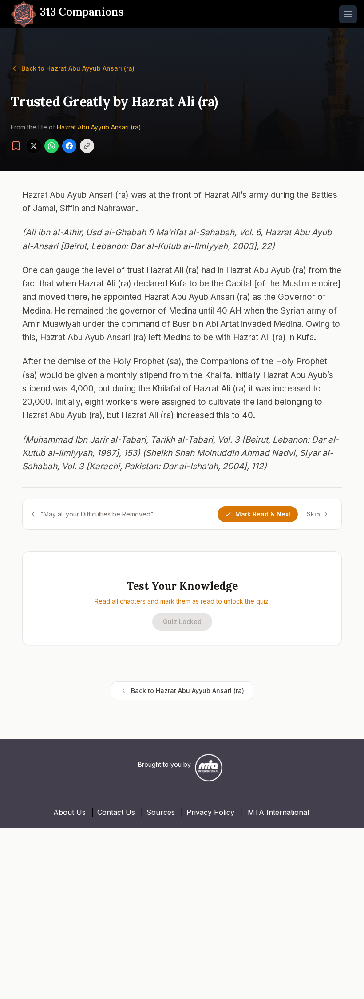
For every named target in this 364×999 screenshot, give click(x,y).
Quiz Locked (182, 621)
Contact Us (116, 812)
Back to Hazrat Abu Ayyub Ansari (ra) (78, 68)
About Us (69, 812)
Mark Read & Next (263, 514)
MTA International (278, 812)
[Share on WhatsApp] (51, 146)
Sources (160, 812)
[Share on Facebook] (69, 146)
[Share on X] (34, 146)
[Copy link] (87, 146)
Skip (313, 514)
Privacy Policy (210, 812)
